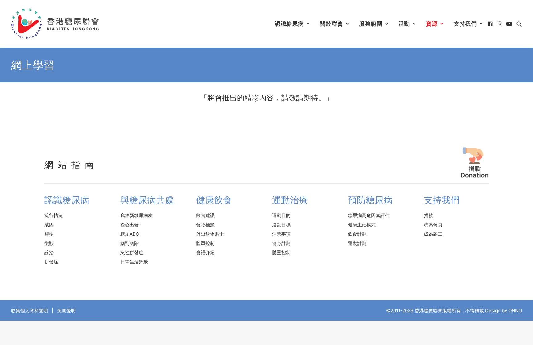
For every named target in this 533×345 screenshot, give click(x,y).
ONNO (515, 310)
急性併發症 (131, 252)
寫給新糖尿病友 (136, 215)
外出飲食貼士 (210, 234)
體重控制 (205, 243)
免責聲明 (66, 310)
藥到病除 (129, 243)
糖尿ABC (129, 234)
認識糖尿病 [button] (289, 23)
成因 (49, 225)
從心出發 (129, 225)
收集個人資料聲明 (29, 310)
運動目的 (281, 215)
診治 (49, 252)
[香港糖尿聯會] (55, 23)
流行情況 (53, 215)
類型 (49, 234)
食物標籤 (205, 225)
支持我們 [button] (465, 23)
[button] (490, 24)
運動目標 (281, 225)
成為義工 (433, 234)
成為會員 (433, 225)
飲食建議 (205, 215)
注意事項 (281, 234)
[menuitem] (292, 24)
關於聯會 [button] (331, 23)
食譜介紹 (205, 252)
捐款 (428, 215)
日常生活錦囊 (134, 262)
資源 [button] (432, 23)
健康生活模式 (362, 225)
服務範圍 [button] (370, 23)
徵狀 (49, 243)
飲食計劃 (357, 234)
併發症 (51, 262)
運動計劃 (357, 243)
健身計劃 (281, 243)
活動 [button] (404, 23)
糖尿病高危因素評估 (369, 215)
